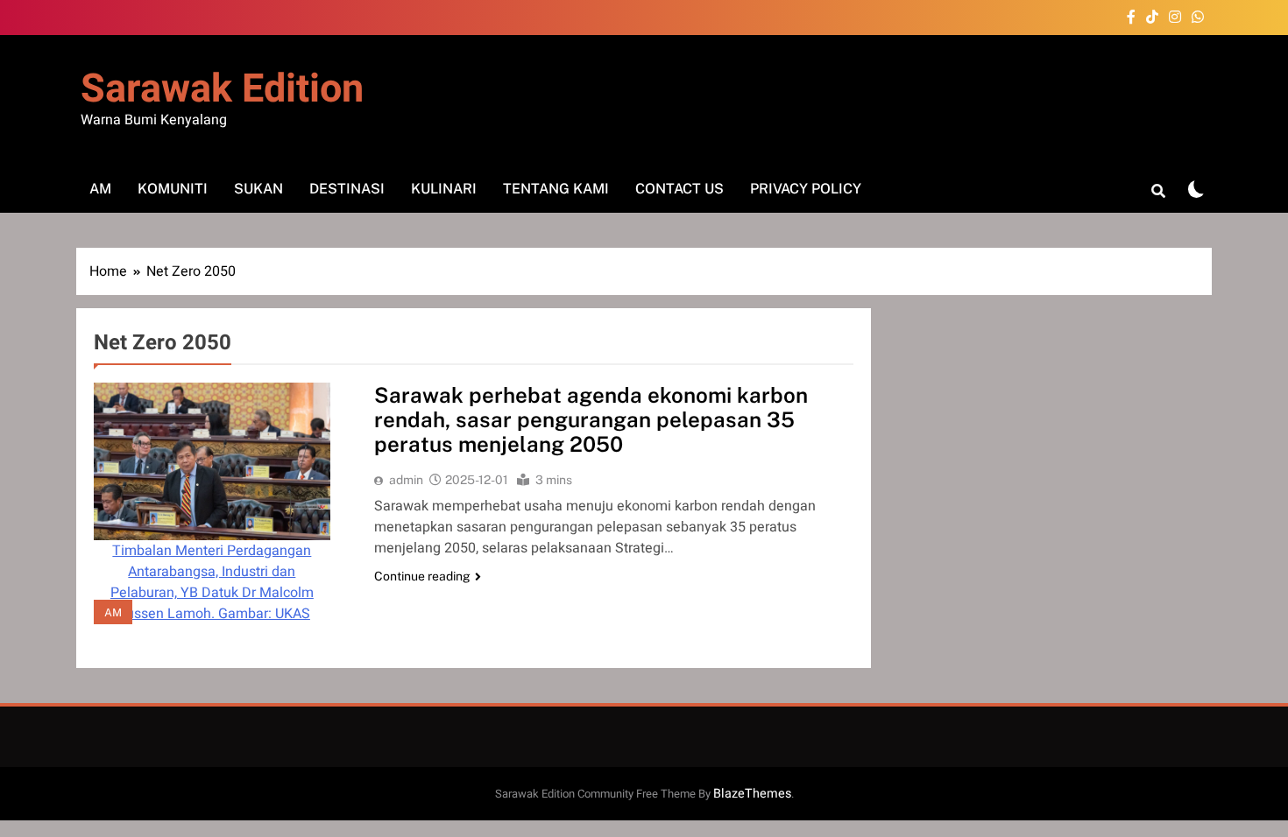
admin (406, 480)
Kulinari (444, 188)
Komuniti (173, 188)
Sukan (258, 188)
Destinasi (347, 188)
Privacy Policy (805, 188)
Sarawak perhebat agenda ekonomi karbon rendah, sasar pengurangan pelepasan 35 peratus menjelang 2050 (591, 419)
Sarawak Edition (222, 89)
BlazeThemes (752, 793)
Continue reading (422, 576)
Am (100, 188)
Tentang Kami (556, 188)
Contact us (679, 188)
